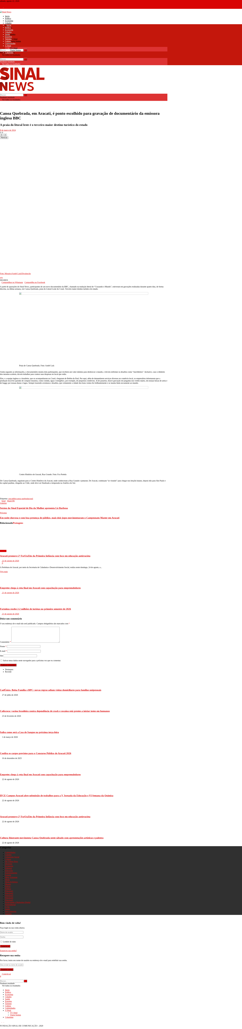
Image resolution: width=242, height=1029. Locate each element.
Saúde (7, 34)
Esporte (8, 875)
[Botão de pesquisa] (1, 48)
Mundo (8, 884)
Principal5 (9, 900)
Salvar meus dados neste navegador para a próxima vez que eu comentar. (32, 660)
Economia (9, 21)
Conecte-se (11, 8)
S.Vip (7, 907)
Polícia (7, 886)
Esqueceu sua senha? (8, 951)
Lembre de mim (9, 942)
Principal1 (9, 891)
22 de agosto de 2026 (10, 561)
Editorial (8, 868)
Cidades (8, 23)
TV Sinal (13, 39)
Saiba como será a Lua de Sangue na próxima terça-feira (29, 732)
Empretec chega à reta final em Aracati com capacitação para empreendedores (40, 588)
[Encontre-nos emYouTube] (5, 3)
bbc (14, 499)
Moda (7, 880)
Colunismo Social (12, 857)
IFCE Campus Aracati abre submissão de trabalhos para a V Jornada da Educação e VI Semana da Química (56, 795)
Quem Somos (15, 41)
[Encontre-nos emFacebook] (1, 3)
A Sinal (8, 46)
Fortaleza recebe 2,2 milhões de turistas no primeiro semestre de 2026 (35, 609)
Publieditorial (10, 905)
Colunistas (9, 52)
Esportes (8, 37)
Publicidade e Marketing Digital (17, 902)
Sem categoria (10, 911)
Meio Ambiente (11, 877)
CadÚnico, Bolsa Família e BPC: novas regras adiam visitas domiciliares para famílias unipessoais (50, 690)
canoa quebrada (22, 499)
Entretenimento (11, 873)
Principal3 (9, 895)
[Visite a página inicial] (5, 12)
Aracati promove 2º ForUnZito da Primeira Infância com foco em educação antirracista (45, 556)
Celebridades (10, 34)
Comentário (5, 642)
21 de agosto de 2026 (10, 593)
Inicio (7, 16)
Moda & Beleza (11, 882)
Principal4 (9, 898)
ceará (31, 499)
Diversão (8, 864)
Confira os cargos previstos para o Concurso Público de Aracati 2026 (35, 753)
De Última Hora (11, 861)
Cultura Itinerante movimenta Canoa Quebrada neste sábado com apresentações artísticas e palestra (51, 837)
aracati (10, 499)
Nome (3, 646)
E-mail (3, 651)
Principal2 (9, 893)
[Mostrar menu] (1, 66)
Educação (9, 870)
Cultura (8, 41)
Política (8, 18)
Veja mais (4, 572)
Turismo (8, 39)
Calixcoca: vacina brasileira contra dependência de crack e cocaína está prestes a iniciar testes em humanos (55, 711)
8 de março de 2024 (8, 130)
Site (1, 656)
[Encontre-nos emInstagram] (3, 3)
